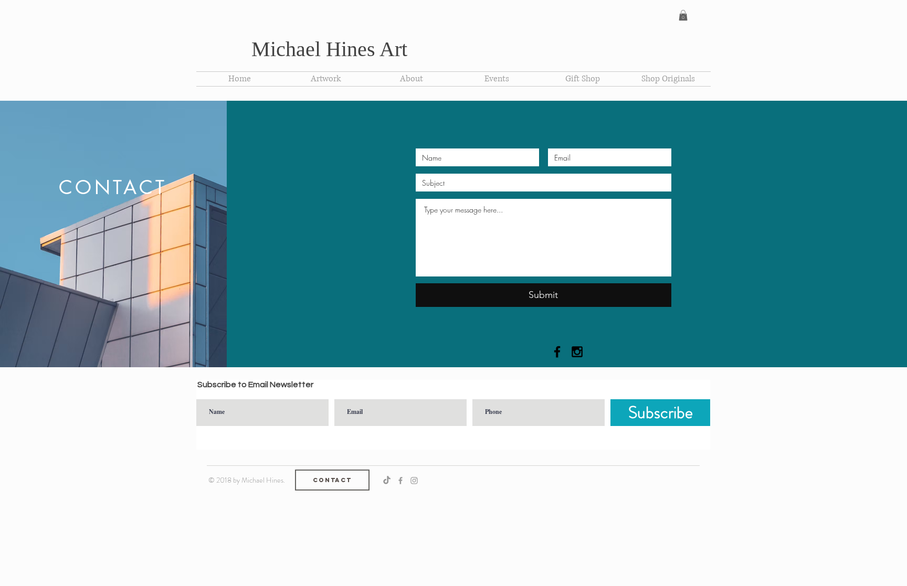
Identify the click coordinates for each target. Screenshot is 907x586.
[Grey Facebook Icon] (400, 480)
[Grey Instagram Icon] (414, 480)
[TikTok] (387, 480)
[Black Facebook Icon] (557, 351)
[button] (683, 15)
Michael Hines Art (329, 49)
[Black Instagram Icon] (577, 351)
